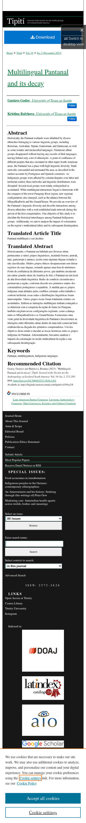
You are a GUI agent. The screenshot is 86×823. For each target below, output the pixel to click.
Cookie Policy (27, 783)
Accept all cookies (43, 798)
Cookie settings (30, 778)
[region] (43, 785)
